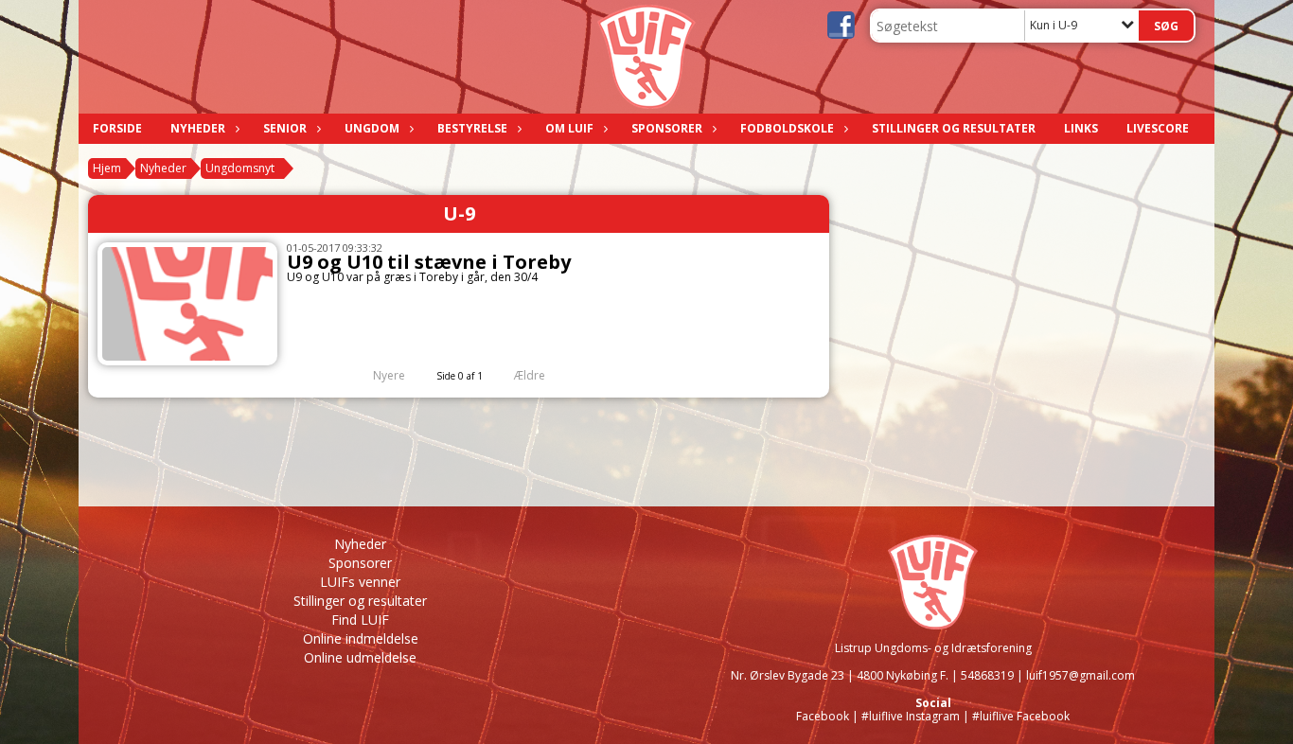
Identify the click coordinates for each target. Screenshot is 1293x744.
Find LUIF (360, 620)
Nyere (389, 375)
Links (1081, 128)
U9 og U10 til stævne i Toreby (429, 262)
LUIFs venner (360, 582)
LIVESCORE (1157, 128)
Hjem (107, 168)
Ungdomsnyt (240, 168)
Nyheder (197, 128)
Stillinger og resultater (954, 128)
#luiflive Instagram (910, 716)
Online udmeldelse (360, 657)
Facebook (822, 716)
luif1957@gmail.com (1080, 675)
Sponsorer (666, 128)
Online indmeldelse (360, 638)
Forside (117, 128)
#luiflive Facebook (1021, 716)
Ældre (531, 375)
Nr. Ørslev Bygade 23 (787, 675)
